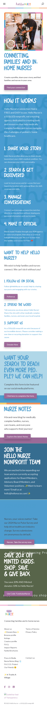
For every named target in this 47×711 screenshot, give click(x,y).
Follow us (11, 296)
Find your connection (16, 87)
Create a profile (10, 641)
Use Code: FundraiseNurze (18, 593)
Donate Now (12, 344)
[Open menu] (4, 4)
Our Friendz (9, 667)
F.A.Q (6, 644)
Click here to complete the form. (20, 396)
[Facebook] (5, 687)
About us (8, 629)
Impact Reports (10, 647)
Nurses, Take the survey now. (19, 542)
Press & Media (10, 658)
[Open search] (42, 4)
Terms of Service (32, 629)
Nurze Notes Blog (11, 661)
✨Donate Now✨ (11, 632)
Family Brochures (11, 651)
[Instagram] (9, 687)
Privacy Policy (31, 632)
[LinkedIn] (13, 687)
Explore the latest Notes (17, 436)
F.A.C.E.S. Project (11, 664)
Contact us (30, 658)
